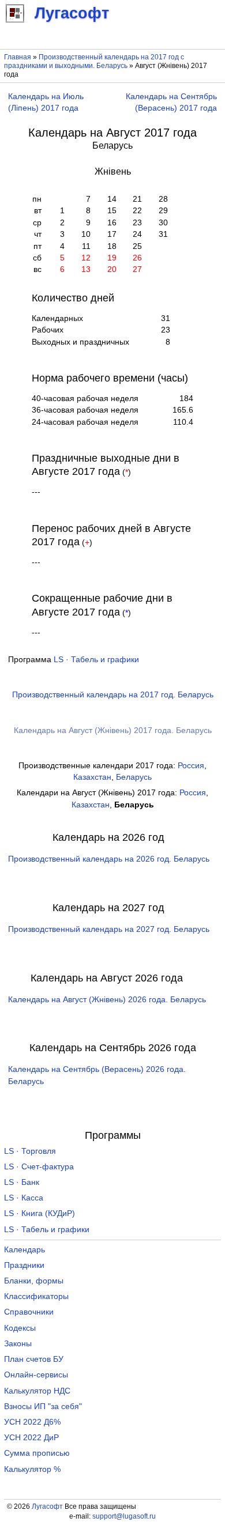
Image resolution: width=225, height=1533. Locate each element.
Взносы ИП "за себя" (43, 1406)
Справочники (29, 1312)
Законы (18, 1343)
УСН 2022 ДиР (31, 1437)
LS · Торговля (30, 1151)
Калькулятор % (32, 1469)
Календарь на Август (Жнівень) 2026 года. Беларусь (107, 999)
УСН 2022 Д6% (32, 1422)
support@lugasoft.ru (124, 1516)
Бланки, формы (33, 1281)
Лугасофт (47, 1506)
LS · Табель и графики (96, 659)
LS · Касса (23, 1198)
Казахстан (92, 777)
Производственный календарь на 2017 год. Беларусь (112, 694)
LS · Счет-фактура (39, 1166)
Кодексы (20, 1328)
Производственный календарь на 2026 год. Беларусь (108, 859)
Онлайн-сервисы (36, 1374)
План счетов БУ (33, 1359)
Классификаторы (36, 1296)
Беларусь (134, 777)
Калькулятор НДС (37, 1391)
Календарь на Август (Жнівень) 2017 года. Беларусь (113, 730)
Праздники (24, 1265)
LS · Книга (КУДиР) (39, 1213)
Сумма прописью (37, 1453)
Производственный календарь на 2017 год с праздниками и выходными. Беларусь (94, 61)
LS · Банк (21, 1182)
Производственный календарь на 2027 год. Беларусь (108, 929)
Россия (191, 765)
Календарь (24, 1249)
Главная (17, 57)
